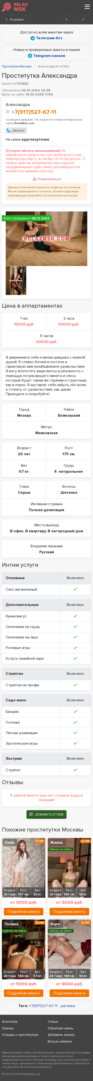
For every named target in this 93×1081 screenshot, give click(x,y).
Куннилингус (16, 616)
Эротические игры (22, 743)
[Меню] (87, 7)
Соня (9, 842)
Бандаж (12, 711)
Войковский (69, 415)
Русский (46, 552)
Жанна (56, 842)
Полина (11, 924)
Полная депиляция (46, 510)
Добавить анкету (61, 1035)
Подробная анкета (24, 911)
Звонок (18, 130)
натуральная (71, 471)
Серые (24, 492)
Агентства (9, 1022)
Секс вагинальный (21, 589)
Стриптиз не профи (22, 685)
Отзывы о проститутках (20, 1035)
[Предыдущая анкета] (66, 19)
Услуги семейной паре (25, 658)
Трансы (8, 1028)
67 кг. (24, 471)
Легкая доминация (21, 733)
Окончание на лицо (22, 637)
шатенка (68, 1006)
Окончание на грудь (23, 626)
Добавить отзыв (49, 814)
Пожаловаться (49, 179)
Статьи (53, 1022)
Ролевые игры (18, 647)
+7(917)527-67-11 (33, 112)
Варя (55, 924)
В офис (16, 531)
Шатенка (69, 492)
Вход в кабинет (60, 1041)
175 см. (68, 454)
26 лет (24, 454)
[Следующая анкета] (83, 19)
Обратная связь (60, 1028)
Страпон (13, 770)
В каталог (17, 20)
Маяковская (46, 433)
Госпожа (13, 722)
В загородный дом (65, 531)
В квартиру (35, 531)
